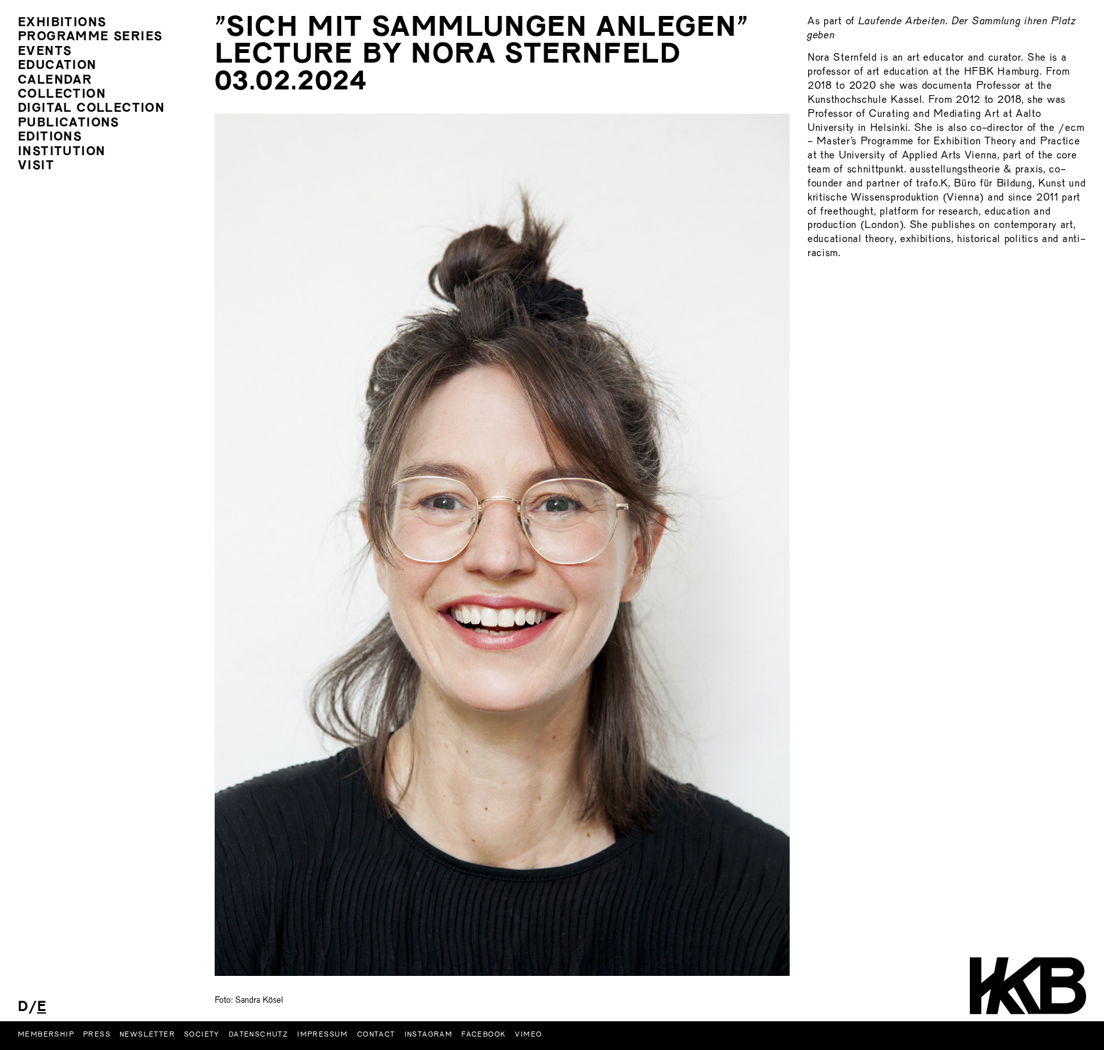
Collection (62, 94)
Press (97, 1034)
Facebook (483, 1034)
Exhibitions (62, 23)
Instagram (428, 1034)
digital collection (91, 108)
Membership (46, 1034)
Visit (36, 166)
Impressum (322, 1034)
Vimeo (528, 1034)
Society (202, 1034)
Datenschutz (258, 1034)
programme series (90, 37)
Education (57, 66)
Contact (376, 1034)
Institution (61, 152)
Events (45, 52)
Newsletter (147, 1034)
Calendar (55, 80)
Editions (50, 137)
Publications (68, 123)
